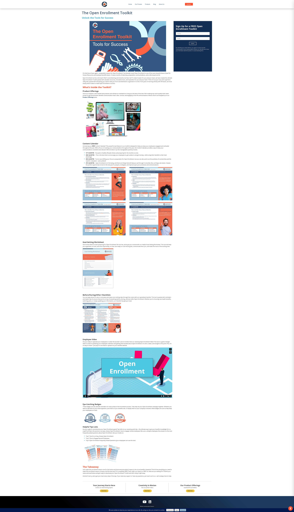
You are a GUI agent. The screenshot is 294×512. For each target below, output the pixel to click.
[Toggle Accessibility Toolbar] (290, 508)
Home (130, 4)
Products (147, 4)
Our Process (138, 4)
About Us (161, 4)
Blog (154, 4)
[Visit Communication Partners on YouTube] (144, 502)
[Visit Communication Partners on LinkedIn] (149, 501)
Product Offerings (88, 97)
